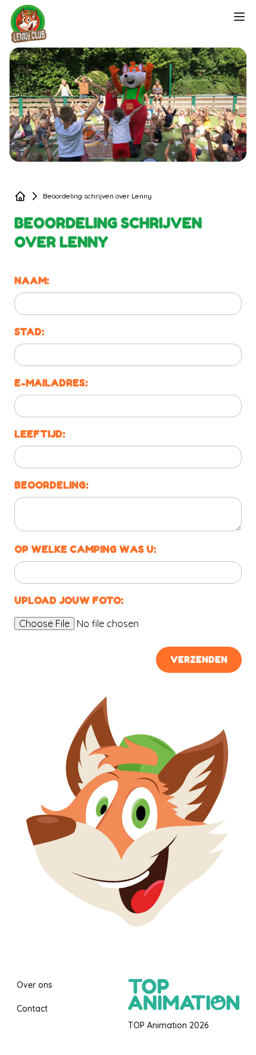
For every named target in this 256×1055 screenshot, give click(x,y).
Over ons (34, 985)
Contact (32, 1008)
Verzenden (198, 659)
